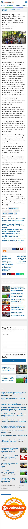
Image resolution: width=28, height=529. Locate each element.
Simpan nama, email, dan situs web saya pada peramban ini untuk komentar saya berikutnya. (13, 356)
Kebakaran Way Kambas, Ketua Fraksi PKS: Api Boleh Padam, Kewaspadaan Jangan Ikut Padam (13, 220)
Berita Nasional (7, 211)
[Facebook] (14, 249)
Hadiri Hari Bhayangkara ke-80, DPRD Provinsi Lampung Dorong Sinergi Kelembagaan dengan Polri (13, 421)
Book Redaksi (21, 485)
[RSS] (4, 251)
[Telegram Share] (17, 274)
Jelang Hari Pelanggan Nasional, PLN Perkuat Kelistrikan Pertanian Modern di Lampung (13, 225)
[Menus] (26, 2)
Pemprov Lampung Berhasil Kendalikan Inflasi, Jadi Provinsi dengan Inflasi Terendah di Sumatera (13, 394)
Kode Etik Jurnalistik (5, 488)
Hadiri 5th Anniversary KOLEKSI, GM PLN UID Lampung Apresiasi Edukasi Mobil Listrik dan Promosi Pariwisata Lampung (14, 240)
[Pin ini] (13, 274)
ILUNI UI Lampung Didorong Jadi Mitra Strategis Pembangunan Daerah (18, 301)
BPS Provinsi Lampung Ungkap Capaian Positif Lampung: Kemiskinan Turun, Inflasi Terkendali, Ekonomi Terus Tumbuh (14, 409)
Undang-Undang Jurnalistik (18, 487)
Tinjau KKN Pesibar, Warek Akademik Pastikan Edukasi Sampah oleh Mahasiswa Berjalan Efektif (13, 415)
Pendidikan (16, 211)
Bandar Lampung (13, 208)
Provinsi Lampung (8, 213)
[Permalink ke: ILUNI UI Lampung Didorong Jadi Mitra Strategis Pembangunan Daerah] (6, 301)
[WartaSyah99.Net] (7, 2)
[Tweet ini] (9, 274)
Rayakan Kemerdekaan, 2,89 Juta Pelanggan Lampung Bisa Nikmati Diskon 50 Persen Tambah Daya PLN (13, 235)
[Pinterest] (21, 249)
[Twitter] (17, 249)
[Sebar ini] (4, 274)
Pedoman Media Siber (6, 487)
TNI (16, 213)
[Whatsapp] (22, 274)
